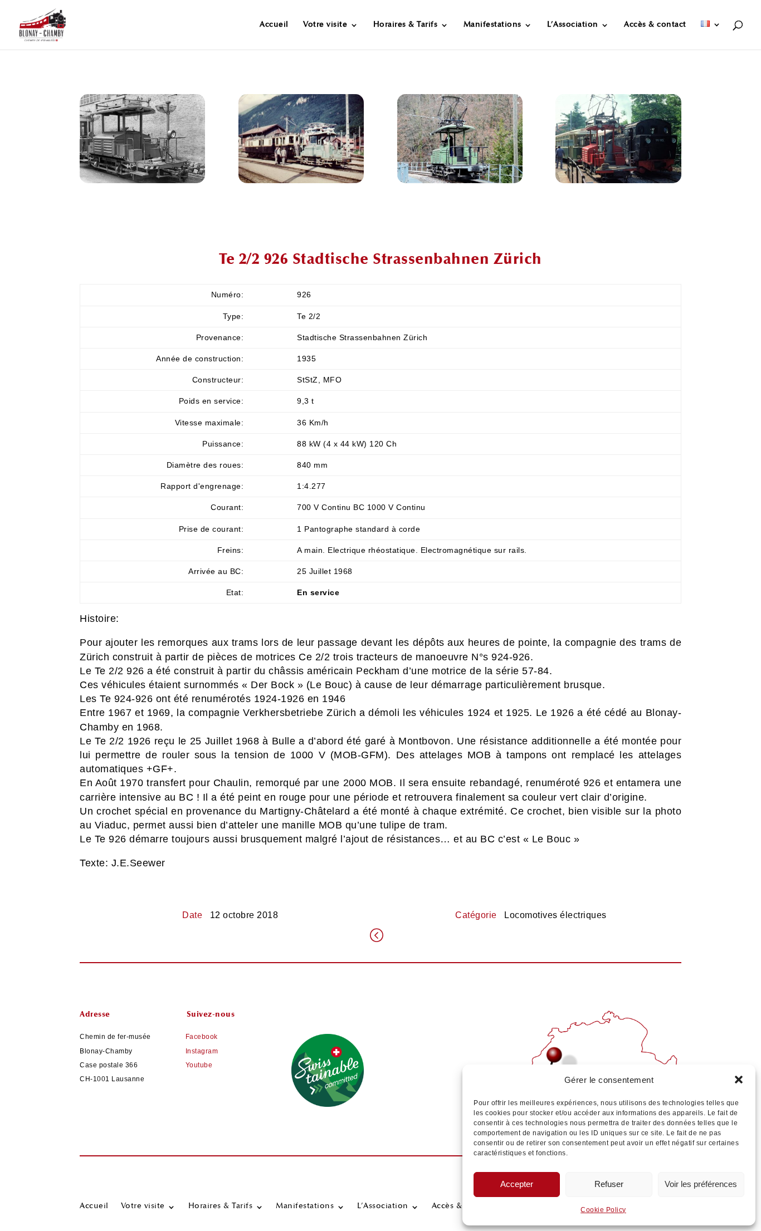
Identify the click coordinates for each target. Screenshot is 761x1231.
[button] (738, 1079)
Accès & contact (655, 25)
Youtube (199, 1065)
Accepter (516, 1184)
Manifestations (492, 25)
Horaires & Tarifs (405, 25)
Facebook (202, 1037)
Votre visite (325, 25)
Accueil (274, 25)
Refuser (608, 1184)
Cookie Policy (603, 1210)
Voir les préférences (701, 1184)
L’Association (572, 25)
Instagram (202, 1051)
